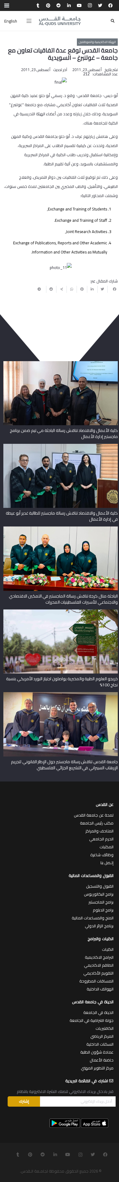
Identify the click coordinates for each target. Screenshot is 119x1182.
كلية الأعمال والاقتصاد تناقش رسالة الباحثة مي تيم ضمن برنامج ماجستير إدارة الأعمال (63, 433)
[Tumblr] (38, 5)
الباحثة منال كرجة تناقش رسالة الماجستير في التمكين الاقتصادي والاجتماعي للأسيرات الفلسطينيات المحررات (63, 599)
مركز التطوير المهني (97, 1068)
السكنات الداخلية (100, 1044)
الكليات (108, 949)
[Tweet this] (102, 289)
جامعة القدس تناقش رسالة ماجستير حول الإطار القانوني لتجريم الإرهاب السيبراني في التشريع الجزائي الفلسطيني (64, 765)
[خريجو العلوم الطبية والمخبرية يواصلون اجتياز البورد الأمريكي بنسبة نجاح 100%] (60, 612)
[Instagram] (89, 5)
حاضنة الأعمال (102, 1060)
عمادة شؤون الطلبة (97, 1052)
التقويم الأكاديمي (98, 973)
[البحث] (113, 21)
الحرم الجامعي (101, 838)
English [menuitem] (10, 21)
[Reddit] (58, 5)
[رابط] (60, 21)
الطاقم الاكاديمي (99, 965)
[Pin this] (82, 289)
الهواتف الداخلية (100, 989)
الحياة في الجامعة (98, 1012)
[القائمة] (29, 21)
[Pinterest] (48, 5)
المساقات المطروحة (96, 981)
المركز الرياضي (102, 1036)
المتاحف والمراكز (99, 831)
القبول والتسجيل (100, 886)
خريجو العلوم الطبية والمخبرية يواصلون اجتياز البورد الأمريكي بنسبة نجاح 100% (62, 682)
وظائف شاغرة (102, 854)
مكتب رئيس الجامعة (97, 823)
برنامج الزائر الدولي (99, 925)
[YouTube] (79, 5)
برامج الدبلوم (103, 910)
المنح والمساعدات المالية (93, 918)
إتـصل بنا (107, 862)
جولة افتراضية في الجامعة (92, 1020)
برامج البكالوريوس (99, 894)
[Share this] (112, 289)
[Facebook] (110, 5)
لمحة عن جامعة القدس (94, 815)
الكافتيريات (105, 1028)
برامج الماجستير (101, 902)
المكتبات (106, 846)
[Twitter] (100, 5)
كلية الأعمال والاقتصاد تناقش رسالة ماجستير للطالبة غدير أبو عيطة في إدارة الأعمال (61, 516)
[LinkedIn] (69, 5)
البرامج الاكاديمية (99, 957)
